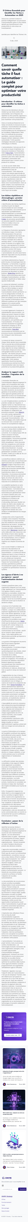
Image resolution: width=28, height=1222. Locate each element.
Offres (3, 1199)
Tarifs (3, 1205)
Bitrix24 (21, 412)
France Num (9, 153)
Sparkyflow (11, 273)
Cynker (4, 219)
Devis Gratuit (5, 1211)
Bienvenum (14, 530)
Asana (22, 621)
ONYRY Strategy (7, 1196)
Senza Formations (16, 685)
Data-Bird (15, 329)
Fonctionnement (6, 1202)
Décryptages (5, 1208)
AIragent (4, 464)
